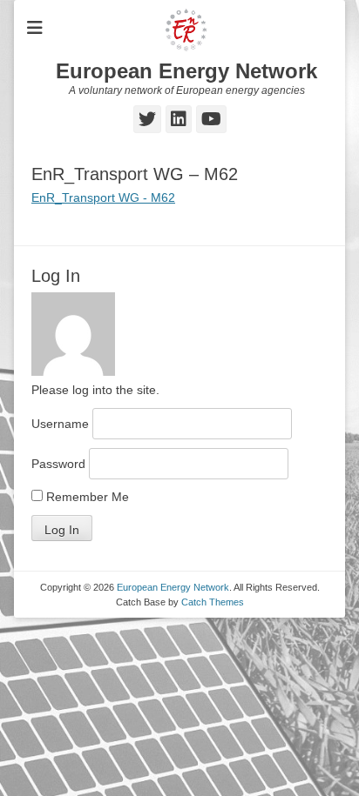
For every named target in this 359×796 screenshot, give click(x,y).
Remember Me (86, 497)
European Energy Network (186, 71)
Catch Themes (212, 602)
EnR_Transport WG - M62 (103, 197)
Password (58, 464)
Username (60, 424)
